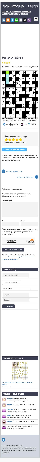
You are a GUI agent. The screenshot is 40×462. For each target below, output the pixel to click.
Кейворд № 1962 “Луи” (13, 171)
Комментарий (7, 200)
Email (23, 221)
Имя (3, 221)
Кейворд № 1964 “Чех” (27, 177)
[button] (6, 124)
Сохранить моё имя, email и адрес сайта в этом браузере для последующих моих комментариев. (20, 231)
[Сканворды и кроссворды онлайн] (20, 7)
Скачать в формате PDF (14, 149)
